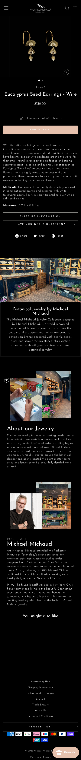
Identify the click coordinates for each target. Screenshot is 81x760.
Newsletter (39, 727)
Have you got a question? (40, 224)
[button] (6, 380)
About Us (40, 710)
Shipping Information (40, 216)
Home (39, 87)
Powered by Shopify (40, 757)
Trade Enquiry (40, 705)
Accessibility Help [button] (40, 681)
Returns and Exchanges (40, 693)
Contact (40, 699)
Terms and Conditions (40, 716)
